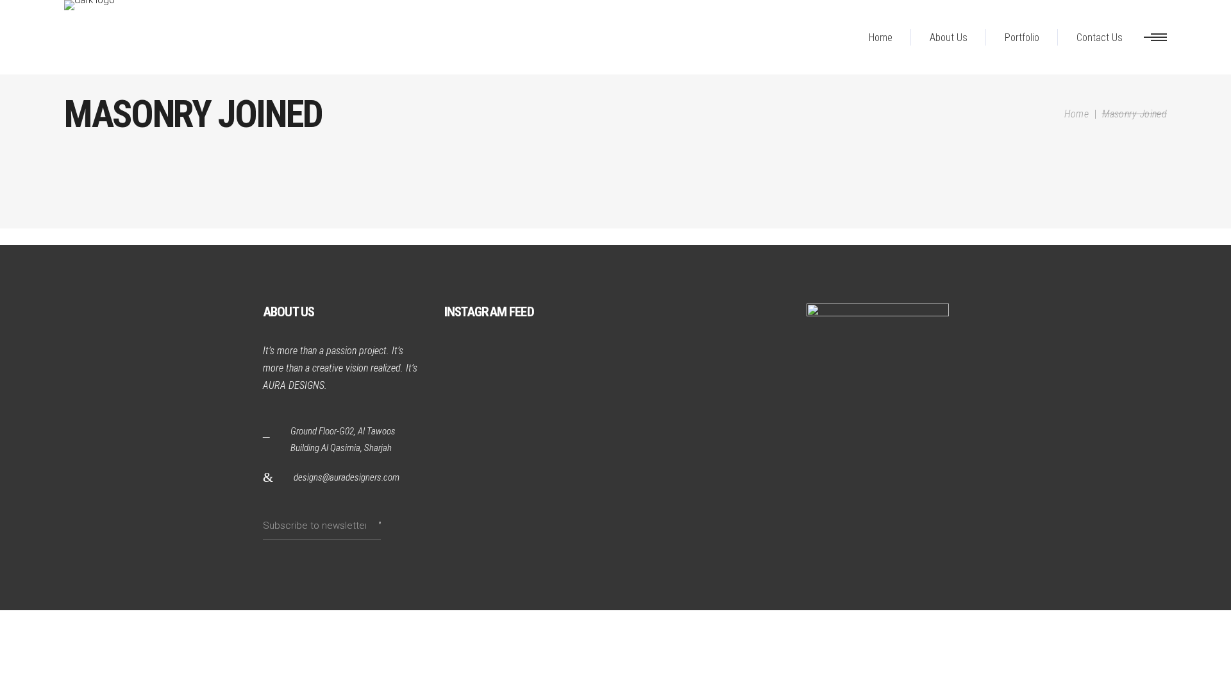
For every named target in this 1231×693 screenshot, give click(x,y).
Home (1076, 114)
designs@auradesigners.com (346, 477)
